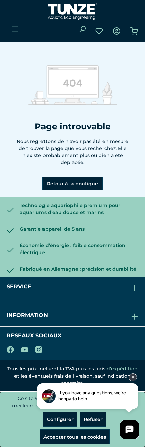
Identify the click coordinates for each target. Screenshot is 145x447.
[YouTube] (24, 348)
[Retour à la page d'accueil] (72, 11)
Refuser (93, 419)
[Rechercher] (82, 29)
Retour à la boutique (72, 184)
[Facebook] (10, 348)
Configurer (60, 419)
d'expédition (122, 369)
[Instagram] (38, 348)
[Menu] (15, 29)
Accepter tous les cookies (75, 437)
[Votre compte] (116, 31)
